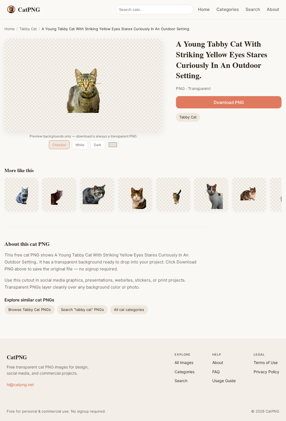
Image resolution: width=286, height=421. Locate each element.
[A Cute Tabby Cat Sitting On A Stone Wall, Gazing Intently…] (249, 194)
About (273, 9)
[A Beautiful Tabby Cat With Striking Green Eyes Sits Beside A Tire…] (21, 194)
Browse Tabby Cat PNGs (29, 309)
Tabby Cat (28, 29)
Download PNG (229, 102)
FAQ (216, 371)
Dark (97, 145)
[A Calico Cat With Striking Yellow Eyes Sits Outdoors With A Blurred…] (211, 194)
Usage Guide (224, 380)
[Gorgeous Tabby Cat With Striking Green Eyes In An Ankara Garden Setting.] (135, 194)
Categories (227, 9)
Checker (59, 145)
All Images (184, 362)
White (79, 145)
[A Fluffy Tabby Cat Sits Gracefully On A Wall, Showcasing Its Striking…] (59, 194)
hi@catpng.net (20, 384)
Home (204, 9)
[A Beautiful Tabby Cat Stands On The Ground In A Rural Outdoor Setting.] (173, 194)
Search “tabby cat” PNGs (82, 309)
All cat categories (129, 309)
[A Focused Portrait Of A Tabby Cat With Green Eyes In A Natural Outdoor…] (97, 194)
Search (253, 9)
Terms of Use (266, 362)
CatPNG (17, 357)
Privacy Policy (266, 371)
